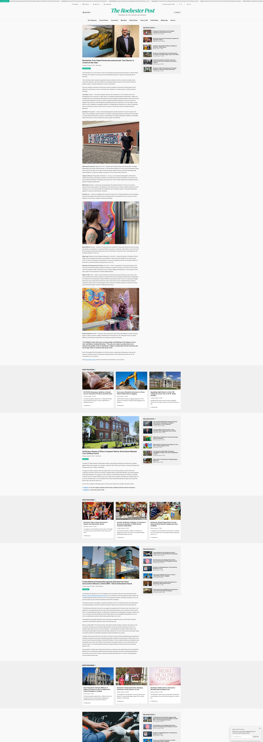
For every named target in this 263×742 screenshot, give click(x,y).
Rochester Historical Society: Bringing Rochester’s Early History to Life (75, 1)
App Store (97, 4)
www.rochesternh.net (90, 359)
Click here (86, 487)
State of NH (144, 20)
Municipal (124, 20)
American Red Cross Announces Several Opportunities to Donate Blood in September (30, 1)
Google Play (108, 4)
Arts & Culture (103, 20)
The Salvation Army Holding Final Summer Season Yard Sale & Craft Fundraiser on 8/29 (121, 1)
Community (114, 20)
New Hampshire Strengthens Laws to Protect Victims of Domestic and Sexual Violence (212, 1)
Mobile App (164, 20)
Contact (172, 20)
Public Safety (133, 20)
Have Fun (189, 4)
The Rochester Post (132, 10)
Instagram (75, 4)
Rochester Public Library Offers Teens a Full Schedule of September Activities (167, 1)
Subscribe (87, 12)
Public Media (154, 20)
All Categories (92, 20)
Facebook (86, 4)
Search (178, 12)
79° (181, 4)
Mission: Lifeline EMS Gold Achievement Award (94, 595)
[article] (161, 32)
